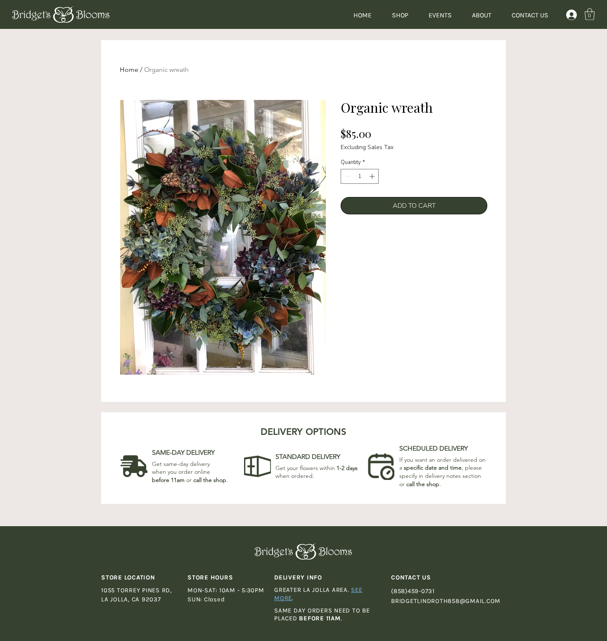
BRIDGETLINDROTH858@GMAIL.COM (445, 601)
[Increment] (373, 176)
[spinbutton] (360, 176)
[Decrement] (347, 176)
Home (129, 70)
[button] (590, 14)
